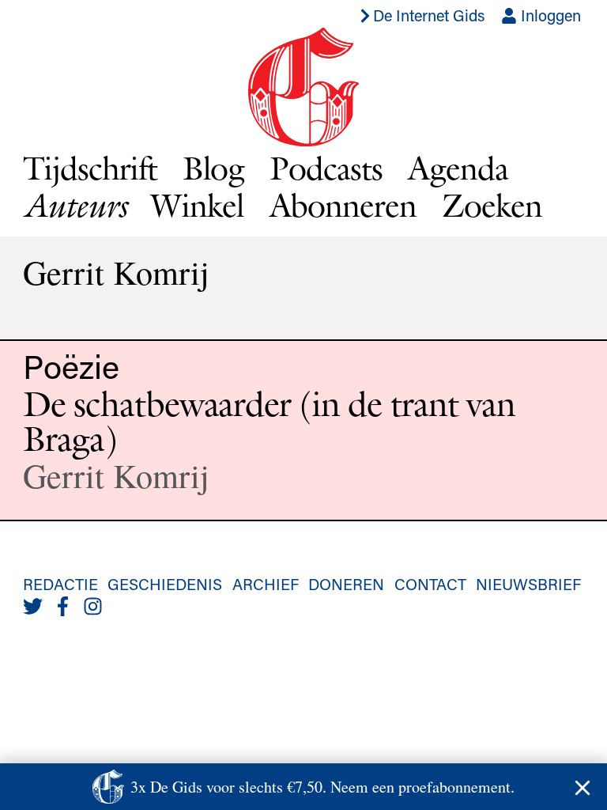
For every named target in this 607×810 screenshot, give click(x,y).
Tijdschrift (90, 167)
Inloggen (549, 15)
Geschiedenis (164, 583)
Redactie (60, 583)
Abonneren (343, 204)
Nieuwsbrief (528, 583)
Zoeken (492, 204)
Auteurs (74, 205)
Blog (214, 167)
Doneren (346, 583)
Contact (430, 583)
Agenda (458, 167)
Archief (265, 583)
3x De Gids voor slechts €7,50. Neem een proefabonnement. (322, 787)
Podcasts (326, 167)
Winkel (197, 204)
